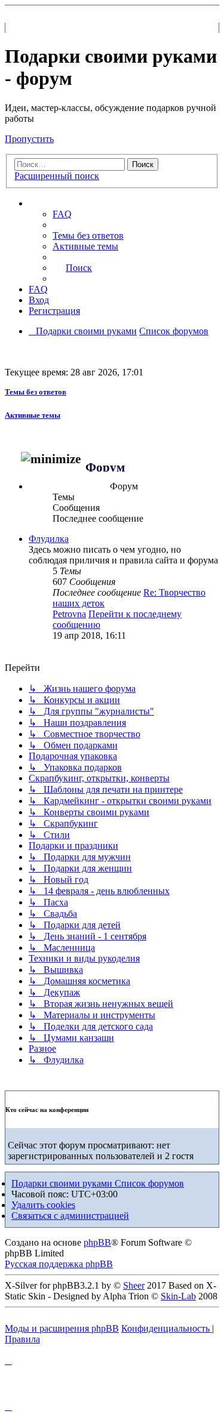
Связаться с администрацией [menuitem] (70, 1215)
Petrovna (69, 614)
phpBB (97, 1242)
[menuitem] (88, 235)
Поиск (143, 164)
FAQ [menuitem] (62, 214)
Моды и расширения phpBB (62, 1328)
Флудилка (49, 539)
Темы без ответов (35, 391)
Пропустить (29, 139)
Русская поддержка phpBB (59, 1264)
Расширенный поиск (56, 176)
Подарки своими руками (63, 1183)
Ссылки (57, 203)
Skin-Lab (178, 1296)
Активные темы (32, 415)
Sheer (134, 1285)
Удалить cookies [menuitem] (43, 1205)
